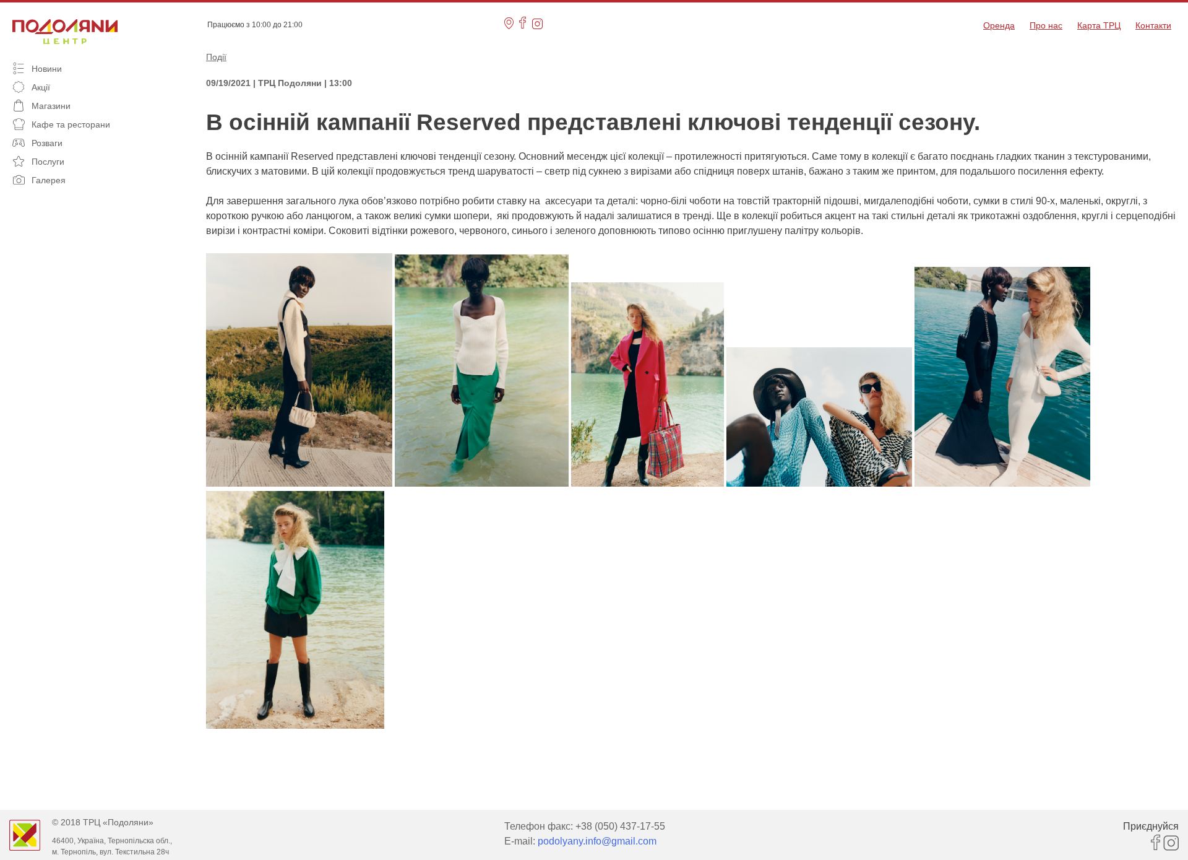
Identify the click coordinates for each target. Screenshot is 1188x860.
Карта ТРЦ (1099, 25)
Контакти (1153, 25)
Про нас (1046, 25)
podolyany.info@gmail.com (597, 841)
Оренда (999, 25)
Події (216, 57)
